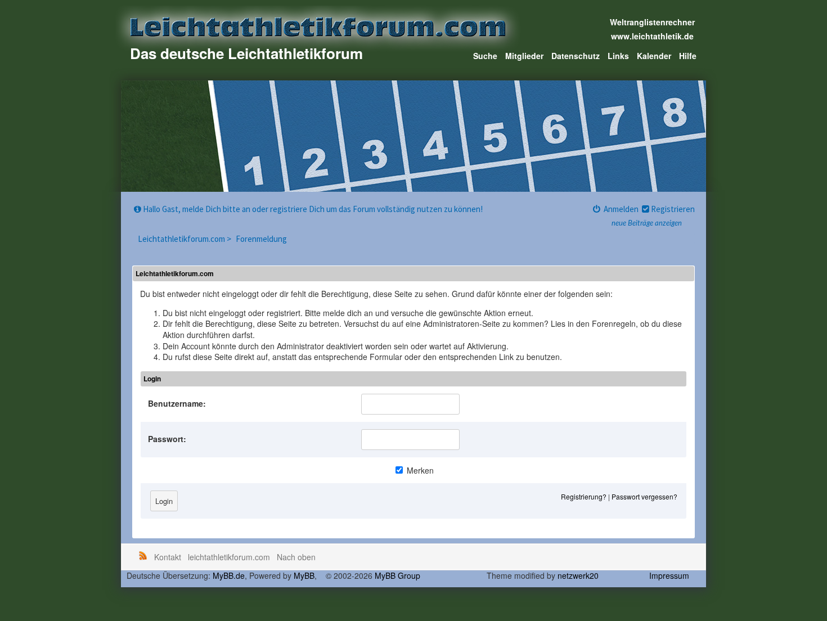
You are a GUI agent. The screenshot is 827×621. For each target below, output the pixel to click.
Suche (485, 55)
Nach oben (296, 556)
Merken (419, 470)
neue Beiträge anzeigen (647, 223)
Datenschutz (575, 55)
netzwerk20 (578, 575)
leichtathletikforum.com (229, 556)
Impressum (669, 575)
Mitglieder (524, 55)
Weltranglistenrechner (652, 22)
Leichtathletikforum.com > (185, 238)
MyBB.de (229, 575)
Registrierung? (583, 496)
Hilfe (687, 55)
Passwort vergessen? (644, 496)
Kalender (654, 55)
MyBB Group (397, 575)
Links (618, 55)
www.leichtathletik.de (652, 36)
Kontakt (167, 556)
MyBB (304, 575)
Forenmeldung (261, 238)
